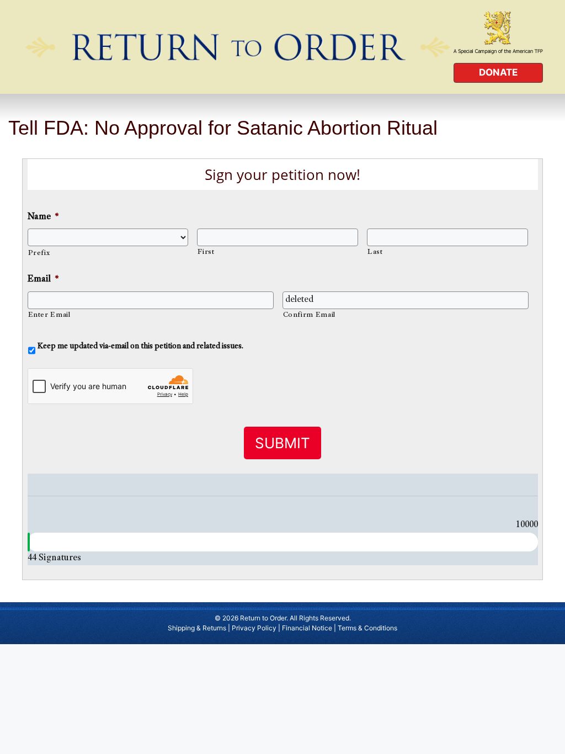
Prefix (39, 253)
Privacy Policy (254, 628)
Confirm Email (309, 315)
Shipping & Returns (197, 628)
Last (375, 252)
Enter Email (49, 315)
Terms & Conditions (367, 628)
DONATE (498, 72)
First (206, 252)
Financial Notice (307, 628)
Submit (282, 443)
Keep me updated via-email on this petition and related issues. (140, 346)
